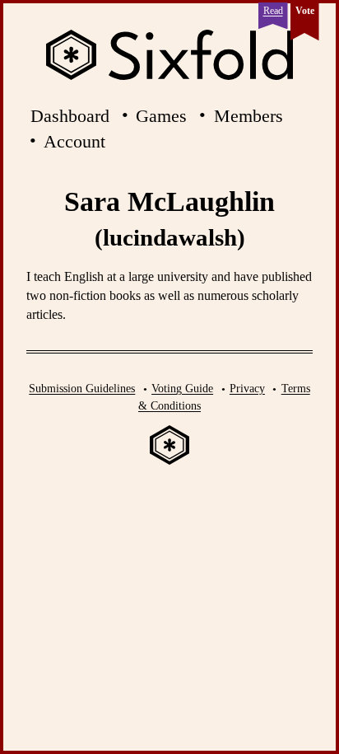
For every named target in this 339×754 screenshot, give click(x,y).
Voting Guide (182, 388)
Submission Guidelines (82, 388)
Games (161, 115)
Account (74, 141)
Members (248, 115)
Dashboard (69, 115)
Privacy (247, 388)
